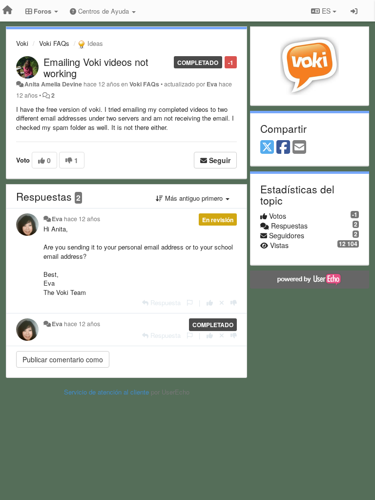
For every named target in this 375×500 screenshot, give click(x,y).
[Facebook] (283, 147)
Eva (212, 84)
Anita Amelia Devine (53, 84)
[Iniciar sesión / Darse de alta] (354, 10)
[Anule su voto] (221, 302)
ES (326, 11)
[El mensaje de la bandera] (189, 302)
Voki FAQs (54, 43)
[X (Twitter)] (267, 147)
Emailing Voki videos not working (95, 67)
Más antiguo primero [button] (194, 198)
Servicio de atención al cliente (107, 391)
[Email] (299, 147)
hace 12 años (82, 218)
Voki (22, 43)
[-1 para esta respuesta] (233, 302)
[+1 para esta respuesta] (210, 302)
